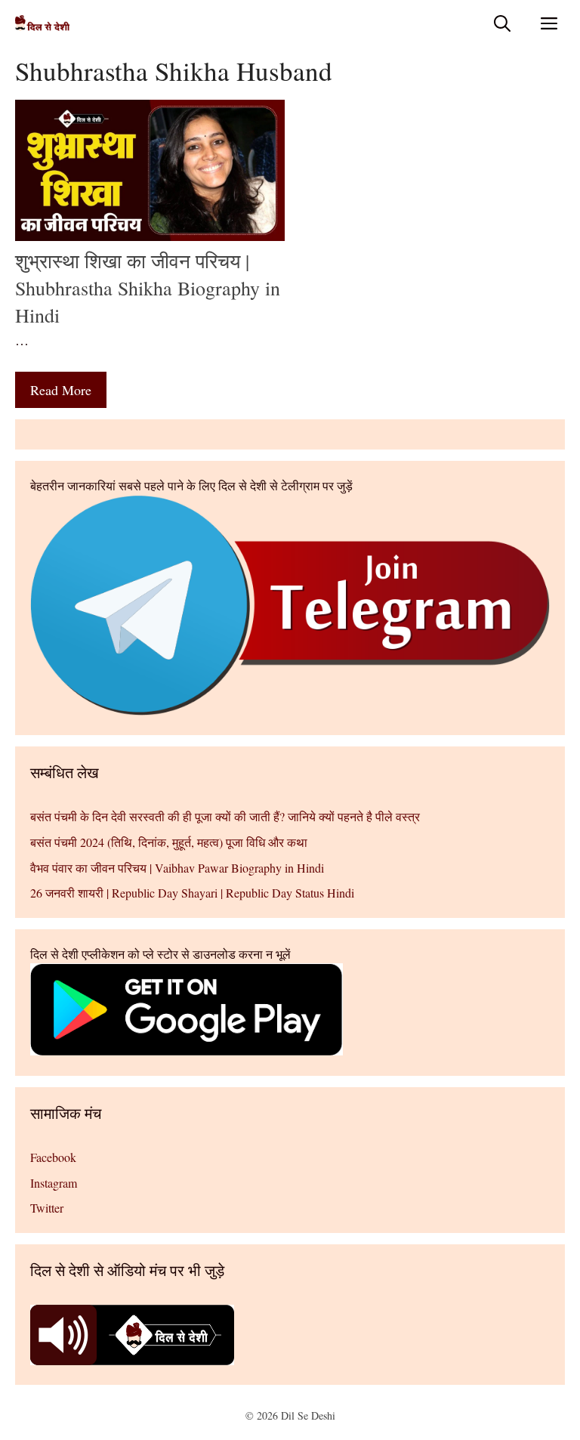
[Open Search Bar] (502, 23)
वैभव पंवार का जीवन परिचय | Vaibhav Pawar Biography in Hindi (177, 868)
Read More (60, 390)
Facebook (53, 1157)
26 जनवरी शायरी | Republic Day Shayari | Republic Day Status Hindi (192, 893)
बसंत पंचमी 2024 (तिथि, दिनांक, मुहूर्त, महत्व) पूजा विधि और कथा (168, 842)
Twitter (46, 1208)
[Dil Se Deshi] (42, 23)
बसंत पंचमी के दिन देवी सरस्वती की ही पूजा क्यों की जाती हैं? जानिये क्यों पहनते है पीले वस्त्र (225, 816)
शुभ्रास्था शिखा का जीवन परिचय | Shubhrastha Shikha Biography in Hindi (147, 288)
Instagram (53, 1183)
